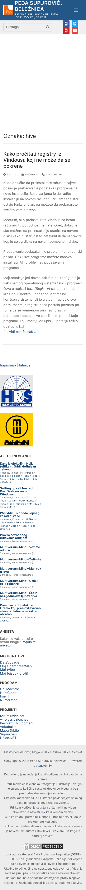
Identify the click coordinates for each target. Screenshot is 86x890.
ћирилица (8, 365)
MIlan (19, 522)
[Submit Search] (48, 27)
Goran (14, 525)
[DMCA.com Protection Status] (43, 849)
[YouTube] (66, 30)
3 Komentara (53, 174)
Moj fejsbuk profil (14, 673)
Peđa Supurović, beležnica (38, 6)
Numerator (8, 700)
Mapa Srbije (9, 730)
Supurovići (8, 734)
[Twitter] (75, 23)
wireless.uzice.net (14, 719)
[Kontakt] (75, 30)
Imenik (5, 696)
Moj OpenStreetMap (16, 666)
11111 (32, 497)
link (43, 812)
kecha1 (4, 525)
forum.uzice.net (12, 716)
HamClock (8, 693)
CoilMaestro (9, 689)
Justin (12, 500)
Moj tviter (7, 670)
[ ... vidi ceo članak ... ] (21, 332)
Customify (45, 765)
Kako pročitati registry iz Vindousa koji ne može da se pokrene (36, 160)
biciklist (4, 475)
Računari (31, 174)
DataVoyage (9, 662)
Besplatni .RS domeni (16, 723)
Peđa (30, 472)
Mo (30, 503)
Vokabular (8, 727)
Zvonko (4, 620)
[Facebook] (66, 23)
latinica (24, 365)
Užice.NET (8, 738)
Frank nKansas (27, 500)
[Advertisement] (43, 79)
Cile (2, 522)
